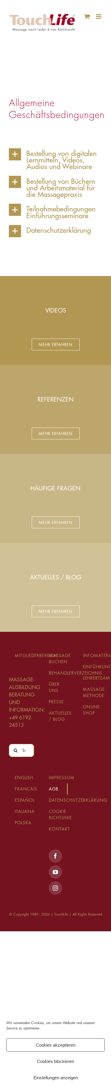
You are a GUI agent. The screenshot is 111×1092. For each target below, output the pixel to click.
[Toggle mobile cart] (87, 16)
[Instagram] (55, 888)
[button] (55, 159)
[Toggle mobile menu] (99, 16)
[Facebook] (55, 856)
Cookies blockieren (55, 1061)
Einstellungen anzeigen (55, 1077)
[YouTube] (55, 872)
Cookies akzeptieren (55, 1045)
